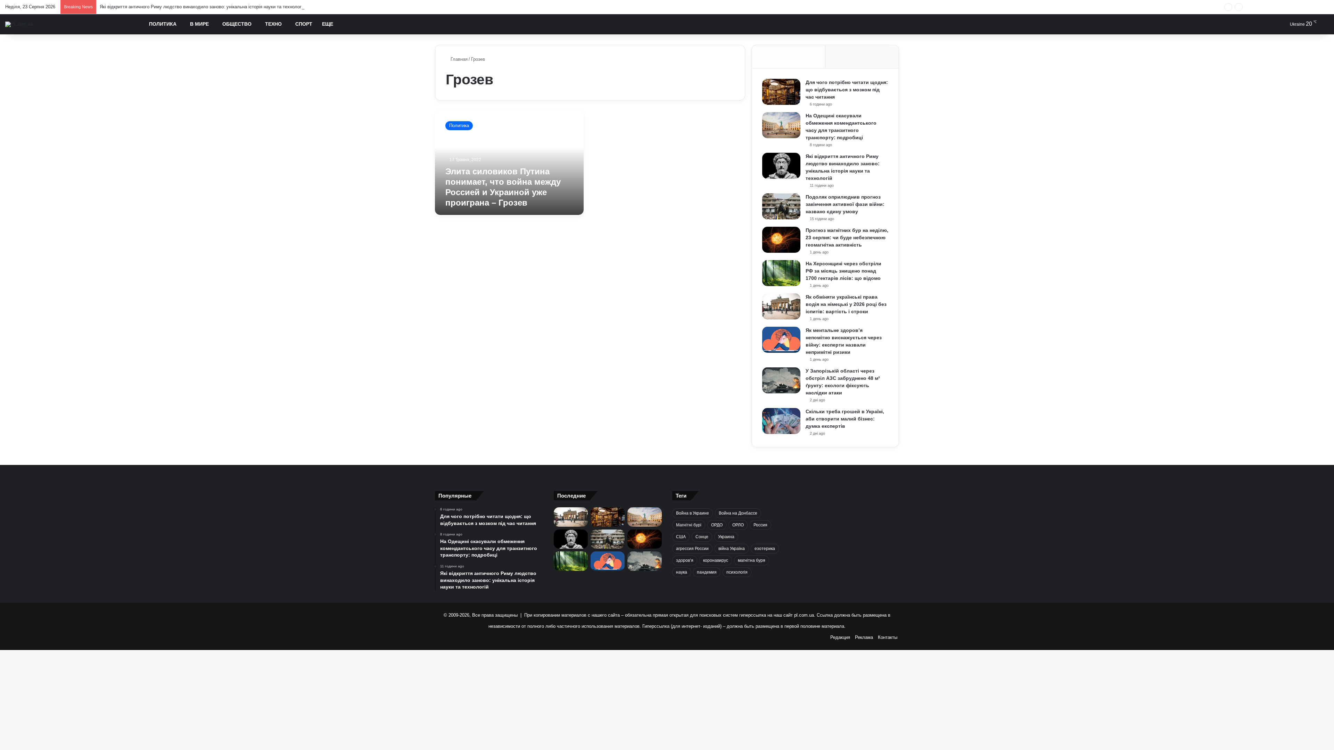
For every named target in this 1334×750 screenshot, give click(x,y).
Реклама (864, 637)
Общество (237, 24)
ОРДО (717, 525)
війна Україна (731, 548)
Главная (458, 59)
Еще (327, 24)
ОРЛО (738, 525)
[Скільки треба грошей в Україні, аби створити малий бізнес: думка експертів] (781, 421)
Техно (273, 24)
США (681, 536)
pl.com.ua (804, 615)
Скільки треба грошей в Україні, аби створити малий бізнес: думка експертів (845, 419)
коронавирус (715, 560)
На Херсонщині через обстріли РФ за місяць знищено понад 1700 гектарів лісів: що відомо (843, 271)
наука (681, 572)
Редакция (840, 637)
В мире (199, 24)
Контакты (887, 637)
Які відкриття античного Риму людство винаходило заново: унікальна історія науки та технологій (202, 6)
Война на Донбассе (738, 513)
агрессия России (692, 548)
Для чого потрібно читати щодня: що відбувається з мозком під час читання (847, 90)
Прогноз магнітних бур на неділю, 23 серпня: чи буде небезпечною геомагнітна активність (847, 237)
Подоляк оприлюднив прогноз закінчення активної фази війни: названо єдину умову (845, 204)
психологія (737, 572)
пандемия (707, 572)
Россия (760, 525)
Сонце (701, 536)
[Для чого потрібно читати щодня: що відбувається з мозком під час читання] (781, 92)
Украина (726, 536)
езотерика (765, 548)
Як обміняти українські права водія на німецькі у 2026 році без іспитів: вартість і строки (846, 304)
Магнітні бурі (688, 525)
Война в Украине (692, 513)
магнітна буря (751, 560)
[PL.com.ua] (19, 24)
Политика (162, 24)
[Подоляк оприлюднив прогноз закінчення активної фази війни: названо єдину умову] (781, 206)
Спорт (303, 24)
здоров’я (684, 560)
